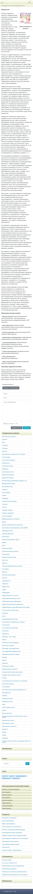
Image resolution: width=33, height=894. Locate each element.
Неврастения (6, 586)
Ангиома (4, 451)
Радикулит (5, 663)
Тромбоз (4, 695)
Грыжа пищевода (7, 516)
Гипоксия (4, 504)
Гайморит (5, 489)
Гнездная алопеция (7, 510)
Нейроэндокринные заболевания (11, 601)
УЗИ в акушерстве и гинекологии (11, 826)
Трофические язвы (7, 698)
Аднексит (4, 439)
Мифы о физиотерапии (8, 823)
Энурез (4, 735)
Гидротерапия (6, 803)
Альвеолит (5, 445)
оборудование (6, 778)
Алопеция (5, 448)
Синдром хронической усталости (11, 675)
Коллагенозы (5, 554)
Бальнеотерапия (7, 800)
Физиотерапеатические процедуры (12, 832)
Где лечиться (6, 847)
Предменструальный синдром (10, 654)
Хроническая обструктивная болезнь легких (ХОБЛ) (14, 716)
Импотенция (5, 536)
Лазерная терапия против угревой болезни (14, 835)
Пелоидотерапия (7, 805)
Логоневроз (5, 569)
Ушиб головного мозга (8, 707)
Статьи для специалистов (9, 863)
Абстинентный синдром (9, 436)
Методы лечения (7, 860)
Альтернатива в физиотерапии (10, 844)
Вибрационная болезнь (8, 483)
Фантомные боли (7, 713)
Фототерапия (6, 792)
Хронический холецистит (9, 726)
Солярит (4, 678)
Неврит (4, 589)
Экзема (4, 732)
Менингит (5, 572)
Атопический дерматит (8, 460)
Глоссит (4, 507)
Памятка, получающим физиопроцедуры (13, 829)
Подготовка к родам (8, 645)
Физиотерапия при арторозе (10, 841)
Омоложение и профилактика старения (13, 622)
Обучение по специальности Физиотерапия (14, 871)
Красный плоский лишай (9, 557)
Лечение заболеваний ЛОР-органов (12, 566)
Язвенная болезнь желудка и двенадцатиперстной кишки (16, 741)
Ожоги (4, 616)
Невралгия (5, 583)
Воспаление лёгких (7, 486)
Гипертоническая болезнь (9, 501)
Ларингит (4, 563)
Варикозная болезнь (8, 477)
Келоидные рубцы (7, 548)
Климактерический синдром (10, 551)
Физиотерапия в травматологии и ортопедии (15, 838)
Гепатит (4, 495)
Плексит (4, 639)
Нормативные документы (9, 868)
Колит (3, 545)
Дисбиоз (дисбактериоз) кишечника (12, 524)
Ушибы (4, 710)
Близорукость (6, 463)
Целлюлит (5, 729)
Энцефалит (5, 738)
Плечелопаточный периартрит (10, 642)
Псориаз (4, 657)
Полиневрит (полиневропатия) (10, 648)
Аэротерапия (6, 797)
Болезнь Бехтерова (7, 466)
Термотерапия (6, 808)
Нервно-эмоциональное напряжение (12, 604)
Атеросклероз (6, 457)
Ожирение (5, 613)
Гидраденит (5, 498)
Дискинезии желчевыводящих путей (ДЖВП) (15, 527)
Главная (3, 5)
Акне (3, 442)
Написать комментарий (10, 388)
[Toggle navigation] (29, 2)
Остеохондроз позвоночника (10, 610)
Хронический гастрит (8, 720)
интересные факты (21, 776)
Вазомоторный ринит (8, 474)
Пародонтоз (5, 633)
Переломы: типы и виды (9, 636)
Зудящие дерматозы (8, 533)
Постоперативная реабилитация (11, 651)
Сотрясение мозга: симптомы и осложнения (14, 680)
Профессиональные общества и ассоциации (14, 874)
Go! (27, 763)
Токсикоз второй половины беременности (14, 689)
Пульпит (4, 660)
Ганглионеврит (6, 492)
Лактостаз (5, 560)
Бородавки (5, 469)
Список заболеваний (8, 820)
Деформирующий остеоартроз (11, 519)
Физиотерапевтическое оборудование (13, 865)
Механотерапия (7, 795)
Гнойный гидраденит (8, 513)
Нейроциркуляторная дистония (11, 598)
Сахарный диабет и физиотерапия (12, 850)
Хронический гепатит (8, 723)
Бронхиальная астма (8, 471)
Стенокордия (6, 686)
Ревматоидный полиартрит (10, 669)
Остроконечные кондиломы (10, 628)
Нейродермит (6, 592)
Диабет (4, 522)
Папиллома (5, 630)
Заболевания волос (7, 530)
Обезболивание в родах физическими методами (16, 607)
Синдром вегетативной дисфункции (12, 672)
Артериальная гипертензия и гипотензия (13, 454)
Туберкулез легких (7, 701)
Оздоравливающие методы (10, 619)
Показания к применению (9, 817)
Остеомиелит (6, 625)
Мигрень (4, 577)
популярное (16, 778)
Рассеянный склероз (8, 666)
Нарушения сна (6, 580)
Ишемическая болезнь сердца (10, 539)
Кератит (4, 542)
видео (12, 776)
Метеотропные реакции (9, 575)
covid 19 (5, 776)
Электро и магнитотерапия (10, 789)
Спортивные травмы (8, 683)
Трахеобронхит (6, 692)
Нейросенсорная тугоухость (10, 595)
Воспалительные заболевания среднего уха (14, 480)
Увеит (3, 704)
